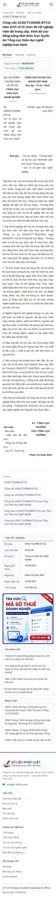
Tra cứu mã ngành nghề (14, 847)
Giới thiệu (7, 866)
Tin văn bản (8, 813)
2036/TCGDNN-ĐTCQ (15, 482)
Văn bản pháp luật (11, 798)
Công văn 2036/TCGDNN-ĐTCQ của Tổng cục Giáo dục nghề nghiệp (26, 503)
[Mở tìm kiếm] (51, 4)
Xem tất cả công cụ (12, 852)
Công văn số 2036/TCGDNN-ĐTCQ (22, 495)
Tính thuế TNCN (10, 837)
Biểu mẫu (7, 808)
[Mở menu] (5, 4)
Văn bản (20, 12)
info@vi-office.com (17, 784)
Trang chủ (7, 12)
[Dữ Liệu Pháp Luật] (21, 764)
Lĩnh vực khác (34, 12)
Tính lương (7, 832)
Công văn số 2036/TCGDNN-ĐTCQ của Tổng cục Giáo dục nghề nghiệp (27, 512)
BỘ (5, 77)
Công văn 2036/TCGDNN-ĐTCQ (21, 488)
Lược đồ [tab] (31, 54)
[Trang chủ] (28, 4)
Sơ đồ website (9, 876)
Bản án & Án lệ (9, 803)
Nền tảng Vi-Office (11, 871)
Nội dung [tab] (7, 54)
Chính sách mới (10, 818)
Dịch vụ (28, 299)
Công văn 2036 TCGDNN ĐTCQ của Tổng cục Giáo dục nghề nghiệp (26, 522)
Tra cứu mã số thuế (12, 842)
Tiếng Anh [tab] (19, 54)
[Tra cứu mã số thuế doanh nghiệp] (28, 618)
